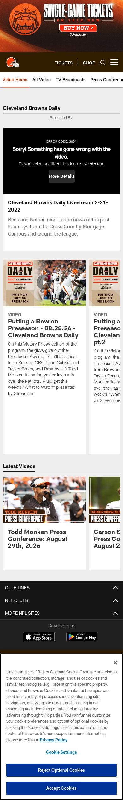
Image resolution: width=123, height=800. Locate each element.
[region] (61, 727)
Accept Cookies (61, 788)
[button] (62, 176)
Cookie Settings (61, 752)
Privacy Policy (53, 739)
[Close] (115, 663)
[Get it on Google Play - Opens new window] (82, 639)
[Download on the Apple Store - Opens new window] (38, 637)
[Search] (102, 62)
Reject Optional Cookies (61, 770)
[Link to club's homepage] (12, 60)
